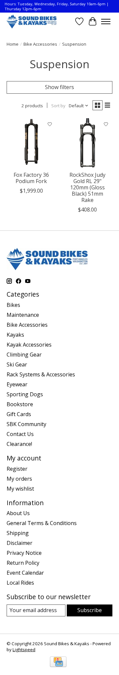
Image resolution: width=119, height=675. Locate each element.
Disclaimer (19, 543)
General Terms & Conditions (42, 523)
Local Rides (20, 582)
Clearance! (19, 444)
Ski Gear (17, 364)
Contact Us (20, 434)
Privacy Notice (24, 552)
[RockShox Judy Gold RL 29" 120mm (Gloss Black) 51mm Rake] (87, 143)
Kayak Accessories (29, 344)
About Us (18, 513)
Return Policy (23, 562)
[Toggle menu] (105, 21)
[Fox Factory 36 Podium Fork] (31, 143)
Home (13, 44)
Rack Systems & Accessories (41, 374)
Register (17, 468)
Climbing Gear (24, 354)
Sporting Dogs (25, 394)
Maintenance (23, 314)
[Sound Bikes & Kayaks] (32, 21)
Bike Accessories (40, 44)
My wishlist (20, 488)
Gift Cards (19, 414)
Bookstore (20, 404)
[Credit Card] (58, 662)
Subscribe (89, 610)
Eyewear (17, 384)
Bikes (13, 305)
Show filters (59, 87)
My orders (19, 478)
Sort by (58, 106)
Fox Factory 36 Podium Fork (31, 178)
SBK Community (26, 424)
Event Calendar (25, 572)
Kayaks (15, 334)
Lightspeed (24, 649)
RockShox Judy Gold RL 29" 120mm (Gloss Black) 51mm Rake (87, 187)
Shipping (18, 533)
